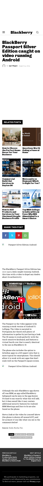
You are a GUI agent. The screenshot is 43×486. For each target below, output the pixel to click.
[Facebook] (5, 235)
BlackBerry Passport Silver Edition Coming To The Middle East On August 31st (32, 458)
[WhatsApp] (25, 235)
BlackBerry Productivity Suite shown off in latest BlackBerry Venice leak (11, 458)
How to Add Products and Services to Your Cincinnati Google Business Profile (11, 214)
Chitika (30, 434)
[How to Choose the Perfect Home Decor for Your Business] (11, 137)
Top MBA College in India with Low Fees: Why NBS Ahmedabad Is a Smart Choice (31, 214)
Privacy (33, 481)
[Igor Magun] (4, 66)
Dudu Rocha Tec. (16, 428)
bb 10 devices (20, 434)
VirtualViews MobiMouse (21, 437)
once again (7, 272)
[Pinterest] (18, 235)
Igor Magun (13, 66)
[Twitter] (12, 235)
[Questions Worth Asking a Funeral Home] (31, 137)
